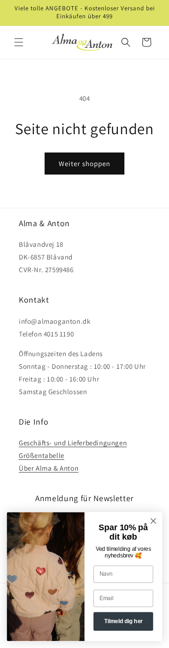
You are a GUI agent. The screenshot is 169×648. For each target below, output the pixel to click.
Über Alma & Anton (48, 468)
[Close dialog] (153, 521)
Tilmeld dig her (123, 621)
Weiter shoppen (84, 163)
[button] (18, 42)
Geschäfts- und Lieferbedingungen (73, 442)
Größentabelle (41, 455)
